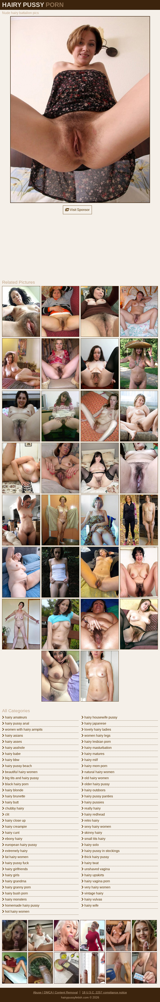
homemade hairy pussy (21, 905)
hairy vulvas (93, 899)
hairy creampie (15, 826)
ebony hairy (13, 838)
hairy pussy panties (98, 796)
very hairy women (97, 887)
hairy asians (13, 735)
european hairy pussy (20, 845)
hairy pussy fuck (16, 863)
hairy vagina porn (97, 881)
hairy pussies (94, 802)
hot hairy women (16, 911)
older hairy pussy (97, 784)
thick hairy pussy (96, 857)
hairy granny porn (17, 887)
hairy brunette (14, 796)
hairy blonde (13, 790)
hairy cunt (11, 832)
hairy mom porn (95, 766)
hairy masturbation (98, 747)
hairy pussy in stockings (102, 851)
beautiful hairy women (21, 772)
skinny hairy (93, 832)
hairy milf (91, 760)
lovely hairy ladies (97, 729)
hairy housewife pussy (100, 717)
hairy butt (11, 802)
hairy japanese (95, 723)
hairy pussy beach (18, 766)
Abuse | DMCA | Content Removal (55, 992)
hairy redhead (94, 814)
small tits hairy (94, 838)
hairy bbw (11, 760)
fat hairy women (16, 857)
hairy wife (91, 905)
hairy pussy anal (16, 723)
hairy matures (94, 754)
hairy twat (91, 863)
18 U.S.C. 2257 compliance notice (104, 992)
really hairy (92, 808)
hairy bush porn (16, 893)
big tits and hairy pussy (21, 778)
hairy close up (15, 820)
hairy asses (13, 741)
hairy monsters (15, 899)
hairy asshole (14, 747)
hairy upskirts (94, 875)
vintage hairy (93, 893)
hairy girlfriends (16, 869)
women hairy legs (97, 735)
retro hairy (91, 820)
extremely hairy (16, 851)
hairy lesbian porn (97, 741)
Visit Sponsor (79, 210)
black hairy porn (16, 784)
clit (6, 814)
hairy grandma (15, 881)
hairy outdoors (94, 790)
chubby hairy (14, 808)
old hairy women (96, 778)
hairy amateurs (15, 717)
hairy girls (11, 875)
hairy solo (91, 845)
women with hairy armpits (23, 729)
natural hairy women (99, 772)
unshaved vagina (97, 869)
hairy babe (12, 754)
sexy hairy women (97, 826)
